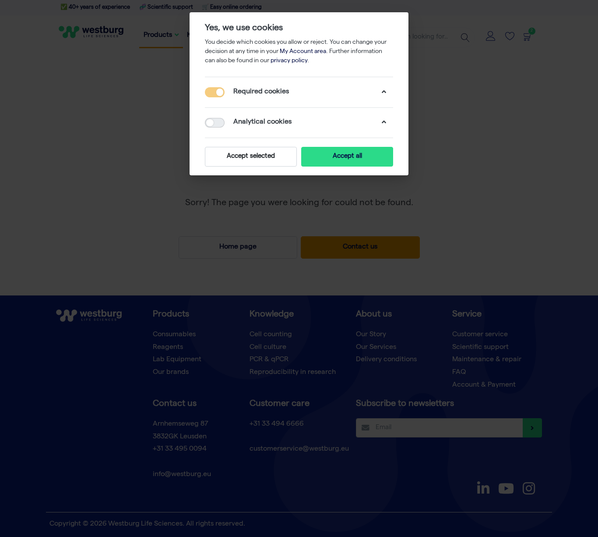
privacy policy (289, 61)
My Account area (303, 52)
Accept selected (251, 156)
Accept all (347, 156)
